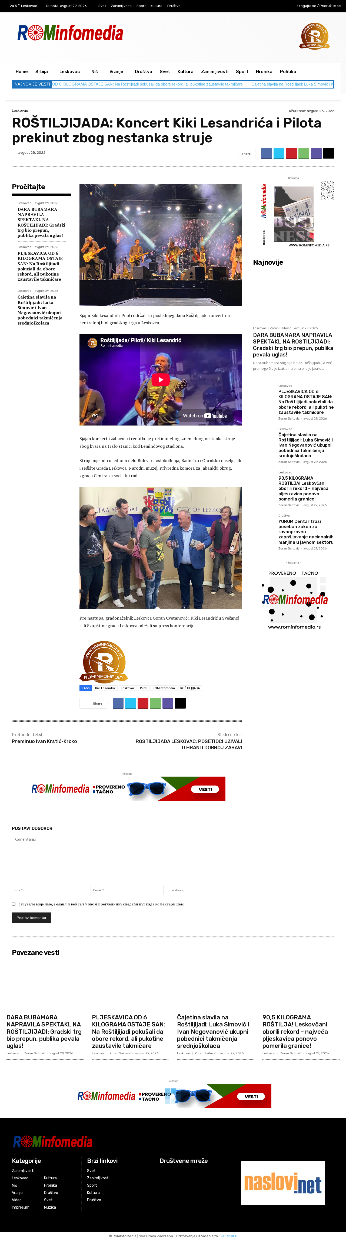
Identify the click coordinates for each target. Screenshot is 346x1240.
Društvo (284, 516)
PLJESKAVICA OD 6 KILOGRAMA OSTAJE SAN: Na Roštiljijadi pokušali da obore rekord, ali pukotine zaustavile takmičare (40, 266)
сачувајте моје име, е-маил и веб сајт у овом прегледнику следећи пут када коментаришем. (102, 904)
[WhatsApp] (303, 153)
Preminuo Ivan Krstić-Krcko (44, 741)
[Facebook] (255, 6)
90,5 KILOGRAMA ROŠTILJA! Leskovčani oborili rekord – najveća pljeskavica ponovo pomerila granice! (303, 489)
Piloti (143, 688)
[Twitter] (279, 153)
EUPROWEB (228, 1236)
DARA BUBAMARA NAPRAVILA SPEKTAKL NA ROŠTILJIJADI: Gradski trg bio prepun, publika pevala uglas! (41, 222)
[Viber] (316, 153)
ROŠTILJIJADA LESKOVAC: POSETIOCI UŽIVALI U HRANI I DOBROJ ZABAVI (189, 744)
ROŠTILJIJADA (190, 688)
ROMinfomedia (164, 688)
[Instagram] (267, 6)
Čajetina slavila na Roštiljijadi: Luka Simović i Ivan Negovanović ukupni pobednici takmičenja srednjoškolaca (40, 310)
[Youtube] (278, 6)
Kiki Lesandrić (105, 688)
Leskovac (20, 110)
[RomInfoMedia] (118, 1141)
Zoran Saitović (280, 328)
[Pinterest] (291, 153)
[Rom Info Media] (94, 32)
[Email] (328, 153)
